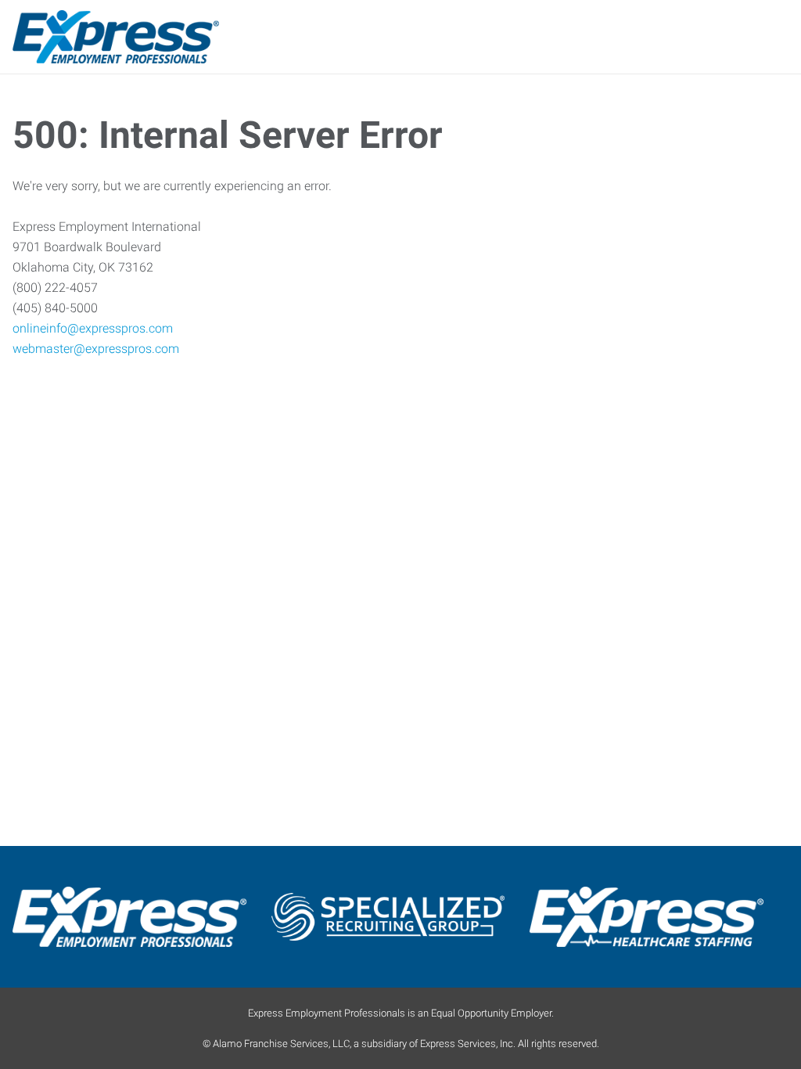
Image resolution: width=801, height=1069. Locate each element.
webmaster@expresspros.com (96, 348)
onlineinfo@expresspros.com (93, 328)
